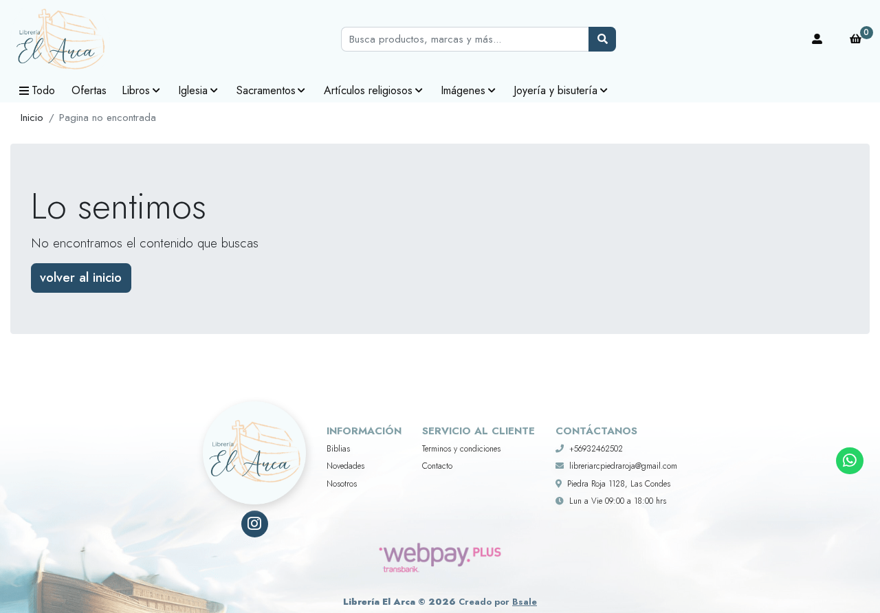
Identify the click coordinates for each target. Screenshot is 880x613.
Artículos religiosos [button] (368, 90)
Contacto (437, 466)
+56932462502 (596, 449)
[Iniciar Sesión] (817, 39)
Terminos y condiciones (461, 449)
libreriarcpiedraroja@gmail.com (623, 466)
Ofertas (89, 90)
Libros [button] (136, 90)
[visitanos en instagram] (254, 524)
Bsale (524, 601)
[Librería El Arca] (79, 39)
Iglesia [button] (193, 90)
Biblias (338, 449)
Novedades (345, 466)
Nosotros (342, 484)
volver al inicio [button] (81, 277)
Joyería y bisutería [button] (555, 90)
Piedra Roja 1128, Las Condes (618, 484)
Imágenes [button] (463, 90)
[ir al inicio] (254, 435)
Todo (43, 90)
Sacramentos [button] (266, 90)
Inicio (32, 117)
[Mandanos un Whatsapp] (849, 460)
